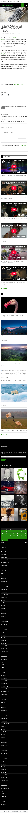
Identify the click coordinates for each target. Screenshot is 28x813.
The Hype (7, 156)
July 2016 (3, 761)
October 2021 (4, 592)
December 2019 (4, 651)
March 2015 (3, 804)
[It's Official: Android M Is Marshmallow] (20, 474)
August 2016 (4, 758)
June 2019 (3, 667)
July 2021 (3, 600)
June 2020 (3, 635)
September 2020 (5, 627)
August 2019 (4, 662)
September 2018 (5, 691)
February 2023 (4, 554)
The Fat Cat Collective (7, 5)
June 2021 (3, 602)
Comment (22, 140)
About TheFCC (4, 446)
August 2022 (4, 565)
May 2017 (3, 734)
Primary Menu (26, 5)
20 (21, 535)
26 (17, 538)
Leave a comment (15, 33)
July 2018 (3, 697)
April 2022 (3, 576)
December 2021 (4, 586)
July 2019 (3, 664)
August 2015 (4, 791)
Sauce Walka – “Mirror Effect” (8, 261)
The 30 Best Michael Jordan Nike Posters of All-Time (14, 115)
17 (10, 535)
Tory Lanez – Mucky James (7, 218)
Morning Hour (4, 363)
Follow (3, 459)
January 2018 (4, 713)
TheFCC (9, 33)
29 (2, 540)
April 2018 (3, 705)
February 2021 (4, 613)
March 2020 (3, 643)
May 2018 (3, 702)
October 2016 (4, 753)
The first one (4, 380)
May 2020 (3, 637)
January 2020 (4, 648)
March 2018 (3, 707)
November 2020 (4, 621)
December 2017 (4, 715)
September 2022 (5, 562)
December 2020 (4, 619)
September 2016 (5, 756)
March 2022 (3, 578)
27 (21, 538)
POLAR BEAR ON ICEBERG (6, 404)
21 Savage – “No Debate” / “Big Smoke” (9, 282)
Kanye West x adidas (20, 106)
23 (6, 538)
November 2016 (4, 750)
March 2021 (3, 611)
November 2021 (4, 589)
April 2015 (3, 801)
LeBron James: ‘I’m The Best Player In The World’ (13, 120)
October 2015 (4, 785)
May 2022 (3, 573)
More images (4, 434)
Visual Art (7, 294)
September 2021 (5, 594)
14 (25, 533)
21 (25, 535)
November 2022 (4, 559)
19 (17, 535)
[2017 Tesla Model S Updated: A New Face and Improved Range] (7, 487)
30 (6, 540)
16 (6, 535)
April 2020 (3, 640)
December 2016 (4, 748)
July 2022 (3, 568)
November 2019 (4, 654)
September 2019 (5, 659)
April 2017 (3, 737)
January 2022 (4, 584)
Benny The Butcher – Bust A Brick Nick (10, 197)
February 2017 (4, 742)
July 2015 (3, 793)
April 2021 (3, 608)
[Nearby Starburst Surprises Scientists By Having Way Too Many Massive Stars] (20, 487)
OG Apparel (3, 443)
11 (14, 533)
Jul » (26, 542)
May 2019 (3, 670)
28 (25, 538)
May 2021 (3, 605)
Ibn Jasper (4, 106)
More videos (4, 288)
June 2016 (3, 764)
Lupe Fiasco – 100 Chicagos (7, 240)
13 (21, 533)
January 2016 (4, 777)
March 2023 (3, 551)
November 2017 (4, 718)
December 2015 (4, 780)
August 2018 (4, 694)
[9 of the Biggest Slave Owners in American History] (7, 474)
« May (2, 542)
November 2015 (4, 783)
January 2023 (4, 557)
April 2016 (3, 769)
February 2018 (4, 710)
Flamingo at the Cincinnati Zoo (8, 315)
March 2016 (3, 772)
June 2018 (3, 699)
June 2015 (3, 796)
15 (2, 535)
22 (2, 538)
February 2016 (4, 774)
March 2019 (3, 675)
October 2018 (4, 688)
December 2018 (4, 683)
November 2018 (4, 686)
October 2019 (4, 656)
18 (14, 535)
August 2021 (4, 597)
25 (14, 538)
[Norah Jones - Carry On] (7, 514)
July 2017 (3, 729)
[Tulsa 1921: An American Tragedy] (7, 501)
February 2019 (4, 678)
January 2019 (4, 680)
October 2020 (4, 624)
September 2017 (5, 723)
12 (17, 533)
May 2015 (3, 799)
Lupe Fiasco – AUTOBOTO (6, 175)
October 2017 (4, 721)
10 (10, 533)
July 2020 (3, 632)
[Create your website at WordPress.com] (14, 1)
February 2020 (4, 645)
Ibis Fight (3, 430)
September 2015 (5, 788)
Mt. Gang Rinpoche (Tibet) (7, 339)
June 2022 (3, 570)
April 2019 (3, 672)
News (3, 108)
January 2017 (4, 745)
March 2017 (3, 740)
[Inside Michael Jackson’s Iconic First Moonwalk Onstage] (20, 501)
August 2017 (4, 726)
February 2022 (4, 581)
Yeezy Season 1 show (6, 53)
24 (10, 538)
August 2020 (4, 629)
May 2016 (3, 766)
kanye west (11, 106)
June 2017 (3, 731)
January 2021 (4, 616)
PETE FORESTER (18, 84)
